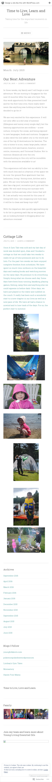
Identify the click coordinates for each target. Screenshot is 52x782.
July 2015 (7, 627)
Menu (27, 33)
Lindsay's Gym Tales (12, 663)
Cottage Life (12, 236)
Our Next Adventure (19, 79)
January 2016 (9, 598)
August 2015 (8, 621)
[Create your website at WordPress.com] (26, 3)
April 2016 (7, 581)
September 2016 (10, 575)
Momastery (8, 669)
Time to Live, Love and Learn (19, 687)
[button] (6, 714)
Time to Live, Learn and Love (26, 12)
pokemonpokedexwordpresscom (18, 657)
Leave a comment (27, 83)
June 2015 (7, 632)
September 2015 (10, 615)
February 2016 (9, 592)
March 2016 (8, 587)
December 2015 (10, 604)
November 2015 (10, 610)
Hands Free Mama (11, 674)
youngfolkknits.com (12, 652)
